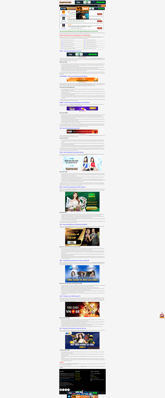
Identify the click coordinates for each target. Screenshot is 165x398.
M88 (61, 46)
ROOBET (62, 44)
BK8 (84, 48)
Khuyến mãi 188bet (78, 378)
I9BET (85, 44)
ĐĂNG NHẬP (103, 5)
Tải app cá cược (71, 5)
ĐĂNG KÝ (99, 5)
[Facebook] (61, 390)
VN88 (85, 46)
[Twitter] (66, 390)
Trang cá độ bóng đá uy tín (64, 5)
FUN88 (62, 48)
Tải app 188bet (77, 379)
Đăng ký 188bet (77, 373)
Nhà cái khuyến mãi (84, 5)
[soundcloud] (63, 390)
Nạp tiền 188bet (77, 375)
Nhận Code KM (63, 14)
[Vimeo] (68, 390)
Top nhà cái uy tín (77, 5)
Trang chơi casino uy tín (92, 5)
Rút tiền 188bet (77, 376)
